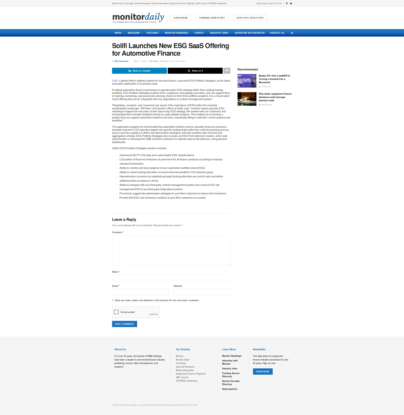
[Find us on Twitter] (287, 3)
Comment (118, 232)
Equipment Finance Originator (182, 3)
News (118, 32)
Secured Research (143, 3)
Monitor (180, 356)
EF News (154, 61)
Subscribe (181, 17)
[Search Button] (292, 33)
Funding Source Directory (231, 375)
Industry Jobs (219, 32)
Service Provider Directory (231, 382)
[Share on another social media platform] (226, 71)
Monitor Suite (117, 3)
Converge (129, 3)
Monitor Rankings (176, 32)
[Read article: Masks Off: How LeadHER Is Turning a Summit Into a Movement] (247, 81)
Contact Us (277, 32)
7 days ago (265, 86)
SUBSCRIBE (263, 371)
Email (116, 285)
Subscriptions (229, 388)
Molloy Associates (160, 3)
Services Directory (250, 17)
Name (116, 271)
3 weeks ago (266, 104)
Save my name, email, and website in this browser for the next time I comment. (157, 300)
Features (152, 32)
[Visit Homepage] (138, 17)
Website (178, 285)
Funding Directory (212, 17)
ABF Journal (201, 3)
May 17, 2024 (140, 61)
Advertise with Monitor (250, 32)
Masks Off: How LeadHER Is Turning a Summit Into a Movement (274, 79)
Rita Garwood (121, 61)
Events (199, 32)
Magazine (134, 32)
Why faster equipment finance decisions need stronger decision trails (275, 97)
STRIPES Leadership (217, 3)
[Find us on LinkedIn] (291, 3)
